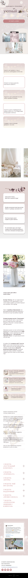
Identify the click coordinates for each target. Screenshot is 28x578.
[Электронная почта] (8, 570)
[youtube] (5, 570)
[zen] (11, 570)
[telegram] (2, 570)
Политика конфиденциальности (9, 567)
